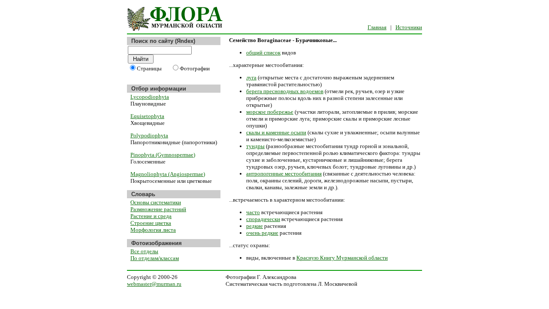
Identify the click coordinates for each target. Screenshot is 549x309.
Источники (408, 27)
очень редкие (262, 233)
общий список (263, 52)
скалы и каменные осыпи (276, 132)
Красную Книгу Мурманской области (342, 257)
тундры (255, 146)
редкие (254, 226)
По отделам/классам (154, 258)
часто (253, 212)
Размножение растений (158, 209)
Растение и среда (151, 216)
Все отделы (144, 251)
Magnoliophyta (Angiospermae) (167, 174)
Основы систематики (155, 202)
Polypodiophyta (149, 135)
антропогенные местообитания (284, 173)
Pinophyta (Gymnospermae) (162, 154)
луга (251, 77)
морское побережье (269, 112)
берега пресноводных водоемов (284, 91)
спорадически (263, 219)
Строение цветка (150, 223)
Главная (377, 27)
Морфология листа (153, 230)
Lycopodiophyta (149, 97)
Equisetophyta (147, 116)
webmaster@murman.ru (154, 284)
